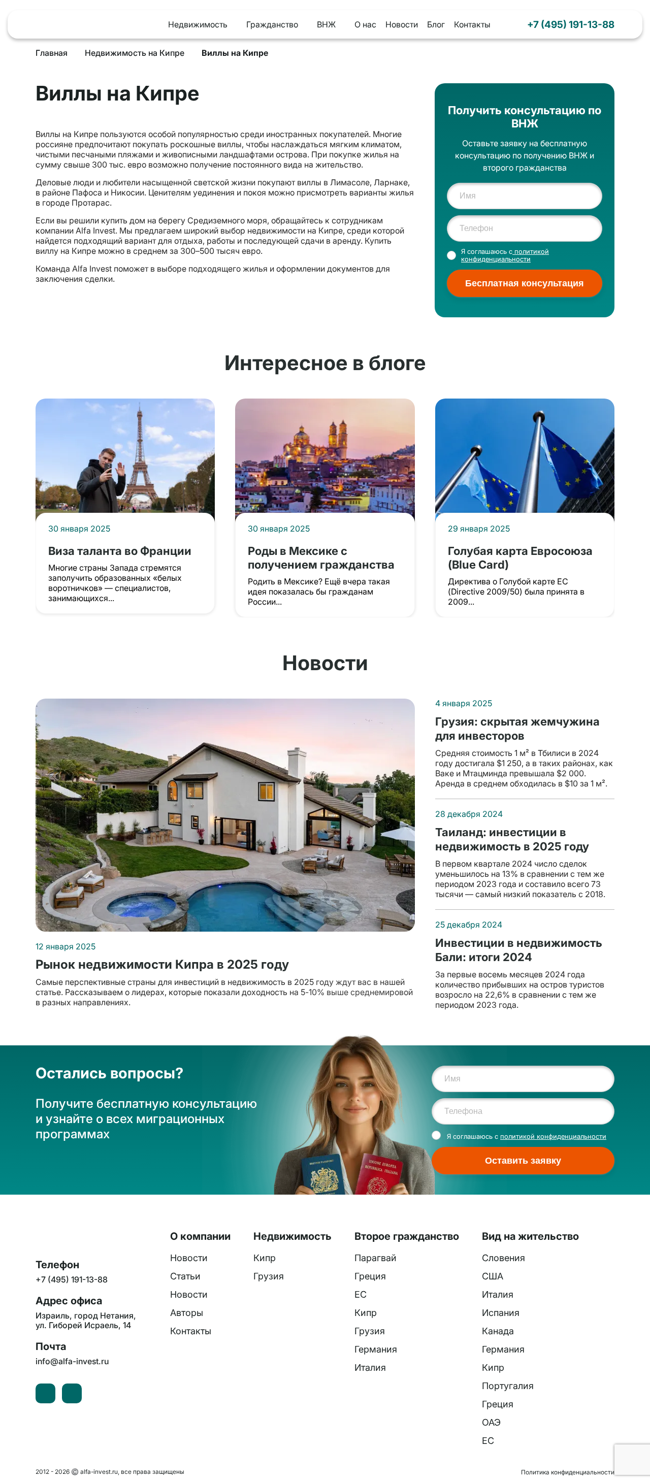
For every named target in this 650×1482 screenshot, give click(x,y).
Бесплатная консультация (524, 283)
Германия (375, 1349)
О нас (365, 24)
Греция (370, 1276)
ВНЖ (326, 24)
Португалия (508, 1385)
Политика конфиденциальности (567, 1472)
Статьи (185, 1276)
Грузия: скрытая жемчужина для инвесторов (517, 728)
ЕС (360, 1294)
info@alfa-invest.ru (72, 1361)
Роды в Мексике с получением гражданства (321, 557)
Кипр (264, 1258)
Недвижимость (198, 24)
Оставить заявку (523, 1161)
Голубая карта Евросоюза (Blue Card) (520, 557)
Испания (500, 1312)
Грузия (268, 1276)
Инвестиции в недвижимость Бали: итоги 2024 (518, 950)
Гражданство (272, 24)
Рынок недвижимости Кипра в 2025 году (162, 965)
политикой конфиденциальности (505, 255)
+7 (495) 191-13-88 (570, 24)
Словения (503, 1258)
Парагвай (375, 1258)
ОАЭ (491, 1422)
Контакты (472, 24)
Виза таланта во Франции (119, 550)
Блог (436, 24)
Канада (498, 1331)
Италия (370, 1367)
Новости (401, 24)
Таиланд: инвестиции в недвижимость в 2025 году (512, 839)
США (492, 1276)
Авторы (186, 1312)
